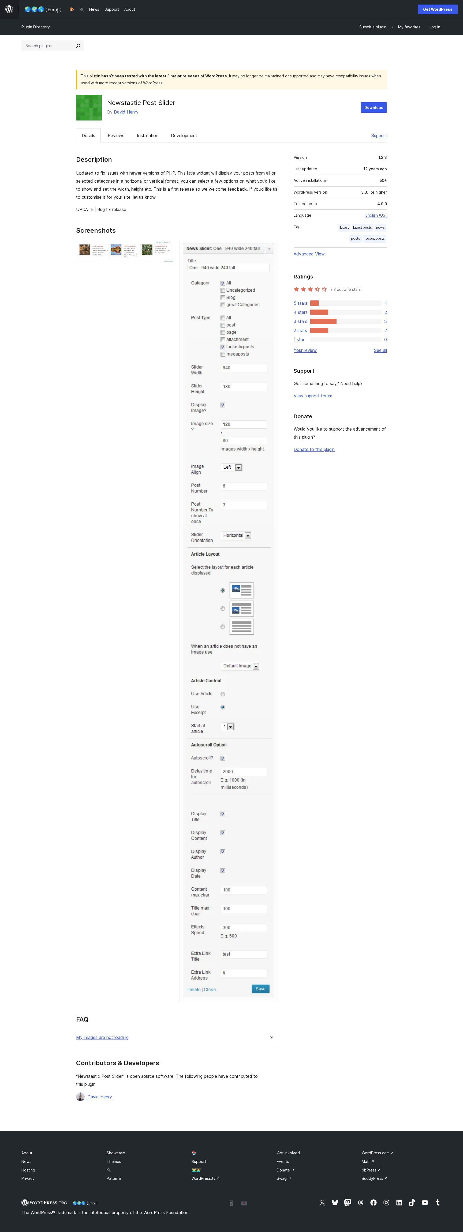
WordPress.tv (206, 1178)
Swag (284, 1178)
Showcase (116, 1153)
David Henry (126, 112)
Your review (305, 350)
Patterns (114, 1178)
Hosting (28, 1170)
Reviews (116, 135)
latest (344, 227)
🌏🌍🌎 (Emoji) (85, 1203)
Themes (114, 1161)
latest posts (362, 227)
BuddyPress (375, 1178)
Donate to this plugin (314, 449)
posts (355, 238)
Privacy (28, 1178)
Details (88, 135)
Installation (147, 135)
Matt (368, 1161)
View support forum (313, 395)
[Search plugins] (78, 45)
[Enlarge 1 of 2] (167, 247)
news (380, 227)
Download (373, 107)
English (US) (376, 215)
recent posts (374, 238)
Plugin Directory (35, 27)
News (26, 1161)
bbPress (371, 1170)
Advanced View (309, 254)
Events (283, 1161)
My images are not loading (102, 1037)
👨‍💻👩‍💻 (196, 1170)
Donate (285, 1170)
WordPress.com (378, 1153)
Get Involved (288, 1153)
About (26, 1153)
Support (379, 135)
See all (380, 350)
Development (184, 135)
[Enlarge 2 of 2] (271, 247)
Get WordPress (438, 9)
